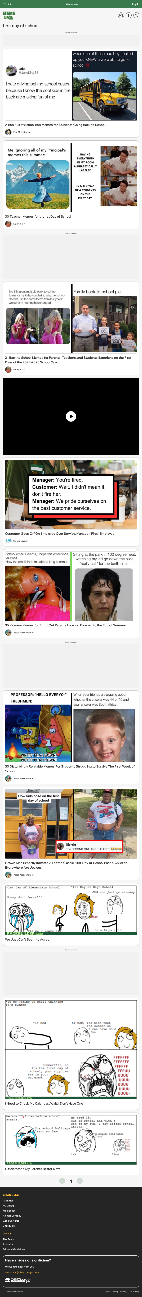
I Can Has (8, 1200)
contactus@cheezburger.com (22, 1272)
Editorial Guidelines (14, 1249)
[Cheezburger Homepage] (71, 1280)
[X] (136, 15)
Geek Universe (11, 1220)
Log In (135, 4)
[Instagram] (121, 15)
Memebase (71, 4)
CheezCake (9, 1225)
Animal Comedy (12, 1215)
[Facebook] (129, 15)
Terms (107, 1291)
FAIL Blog (8, 1205)
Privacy (115, 1291)
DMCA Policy (134, 1291)
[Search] (9, 4)
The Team (8, 1239)
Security (123, 1291)
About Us (8, 1244)
